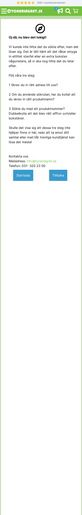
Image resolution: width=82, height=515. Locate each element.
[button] (41, 2)
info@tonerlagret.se (41, 161)
